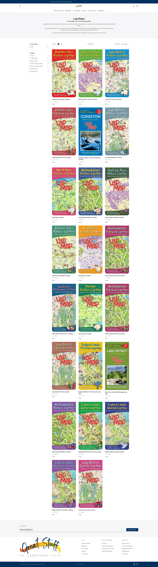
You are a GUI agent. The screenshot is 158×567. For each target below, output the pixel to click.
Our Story (104, 543)
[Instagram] (137, 564)
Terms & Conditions (127, 546)
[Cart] (137, 6)
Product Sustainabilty (107, 546)
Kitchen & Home (86, 543)
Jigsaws (84, 551)
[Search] (20, 6)
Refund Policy (126, 551)
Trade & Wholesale (107, 551)
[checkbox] (39, 47)
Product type (34, 44)
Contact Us (125, 554)
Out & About (85, 554)
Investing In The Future (108, 548)
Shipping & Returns (127, 548)
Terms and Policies (79, 564)
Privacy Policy (126, 543)
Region (32, 53)
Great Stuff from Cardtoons (29, 564)
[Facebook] (134, 564)
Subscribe (132, 530)
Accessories (85, 548)
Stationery (84, 546)
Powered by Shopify (40, 564)
